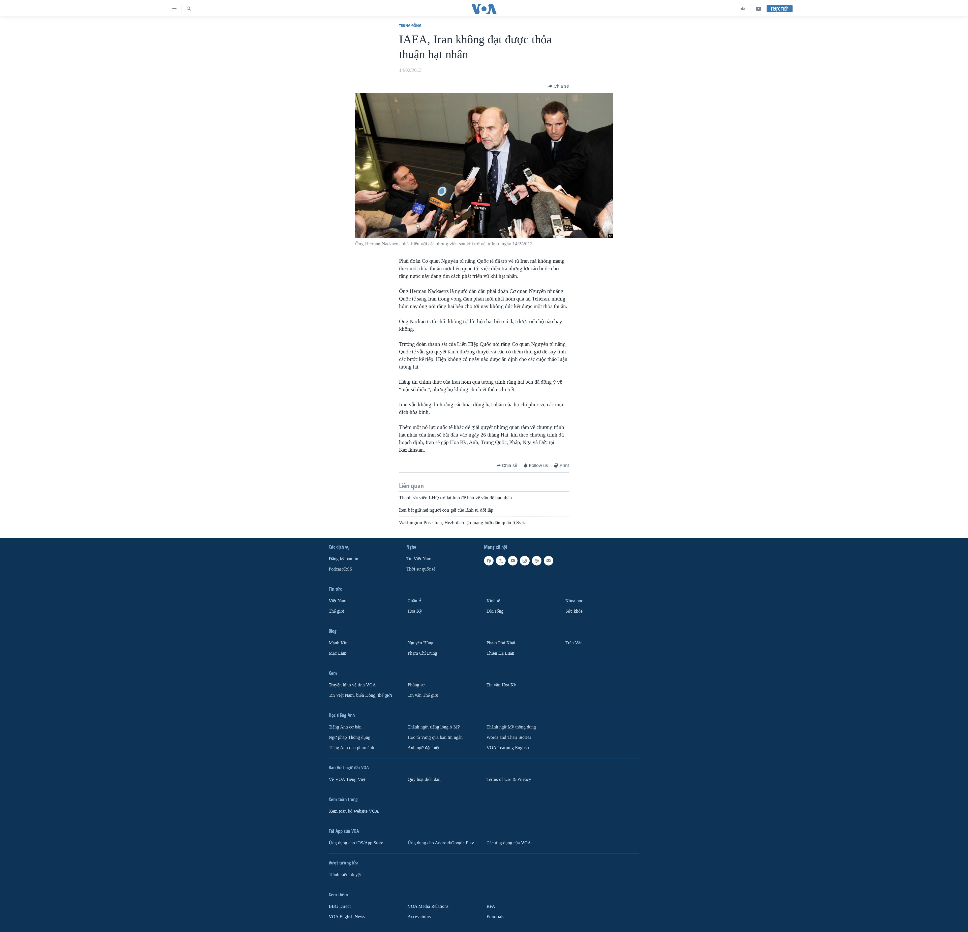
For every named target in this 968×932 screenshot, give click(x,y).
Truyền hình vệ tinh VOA (352, 685)
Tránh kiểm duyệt (345, 875)
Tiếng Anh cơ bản (345, 727)
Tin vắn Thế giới (423, 695)
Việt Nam (337, 601)
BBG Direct (340, 906)
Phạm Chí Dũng (422, 653)
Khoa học (574, 601)
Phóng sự (416, 685)
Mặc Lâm (337, 653)
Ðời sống (495, 611)
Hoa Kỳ (415, 611)
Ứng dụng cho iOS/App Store (356, 843)
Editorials (495, 917)
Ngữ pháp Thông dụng (349, 737)
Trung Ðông (410, 25)
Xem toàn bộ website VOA (354, 811)
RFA (491, 906)
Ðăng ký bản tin (343, 559)
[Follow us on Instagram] (524, 560)
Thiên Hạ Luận (500, 653)
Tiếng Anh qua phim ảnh (351, 748)
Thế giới (336, 611)
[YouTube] (758, 8)
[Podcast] (536, 560)
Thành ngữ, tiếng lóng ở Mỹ (434, 727)
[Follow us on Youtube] (513, 560)
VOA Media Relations (428, 906)
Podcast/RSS (340, 569)
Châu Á (415, 601)
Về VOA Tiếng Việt (347, 779)
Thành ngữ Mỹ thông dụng (511, 727)
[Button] (558, 86)
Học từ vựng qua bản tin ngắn (435, 737)
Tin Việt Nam (418, 559)
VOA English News (347, 917)
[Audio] (742, 8)
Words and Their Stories (509, 737)
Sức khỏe (574, 611)
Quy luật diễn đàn (424, 779)
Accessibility (419, 917)
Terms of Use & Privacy (509, 779)
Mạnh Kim (339, 643)
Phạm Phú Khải (501, 643)
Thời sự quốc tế (420, 569)
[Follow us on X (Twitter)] (500, 560)
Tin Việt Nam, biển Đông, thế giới (360, 695)
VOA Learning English (508, 748)
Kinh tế (493, 601)
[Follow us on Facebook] (489, 560)
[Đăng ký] (548, 560)
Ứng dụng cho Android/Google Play (441, 843)
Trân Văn (574, 643)
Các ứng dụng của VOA (509, 843)
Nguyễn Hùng (420, 643)
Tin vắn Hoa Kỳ (501, 685)
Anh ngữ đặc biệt (423, 748)
